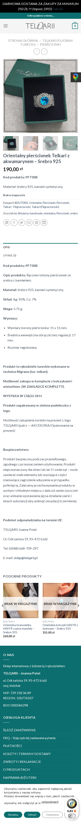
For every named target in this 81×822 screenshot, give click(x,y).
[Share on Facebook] (14, 222)
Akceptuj (13, 814)
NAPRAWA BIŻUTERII (20, 777)
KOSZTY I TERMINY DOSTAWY (27, 754)
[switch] (72, 816)
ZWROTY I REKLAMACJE (22, 762)
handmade (36, 213)
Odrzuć (32, 814)
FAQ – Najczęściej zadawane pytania (29, 738)
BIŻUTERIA (21, 202)
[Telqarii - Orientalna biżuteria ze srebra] (40, 26)
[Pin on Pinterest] (36, 222)
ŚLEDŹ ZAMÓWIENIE (19, 730)
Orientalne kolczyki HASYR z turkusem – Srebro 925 (60, 626)
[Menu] (5, 26)
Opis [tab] (6, 247)
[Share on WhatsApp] (7, 222)
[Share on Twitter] (21, 222)
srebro (74, 213)
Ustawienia (52, 814)
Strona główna (23, 40)
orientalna (49, 213)
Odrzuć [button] (58, 9)
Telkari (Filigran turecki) (45, 207)
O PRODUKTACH (16, 769)
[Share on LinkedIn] (43, 222)
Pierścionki (50, 44)
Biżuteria (23, 213)
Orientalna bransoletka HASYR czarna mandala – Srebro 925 (18, 628)
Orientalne (35, 202)
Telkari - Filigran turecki (17, 207)
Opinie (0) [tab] (9, 255)
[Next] (71, 95)
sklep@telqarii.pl (26, 558)
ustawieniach (50, 802)
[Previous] (10, 95)
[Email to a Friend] (29, 222)
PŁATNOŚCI (12, 746)
